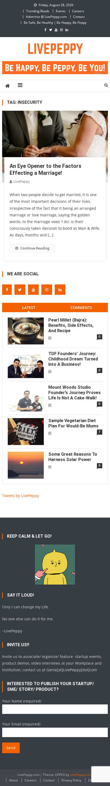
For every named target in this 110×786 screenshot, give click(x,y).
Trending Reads (37, 11)
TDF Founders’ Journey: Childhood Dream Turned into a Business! (73, 359)
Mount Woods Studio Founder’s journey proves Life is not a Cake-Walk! (74, 392)
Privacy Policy (71, 780)
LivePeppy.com (81, 774)
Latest (28, 307)
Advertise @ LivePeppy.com (46, 16)
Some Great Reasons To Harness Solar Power (72, 457)
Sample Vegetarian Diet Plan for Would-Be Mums (73, 423)
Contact (79, 16)
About (13, 780)
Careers (78, 11)
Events (61, 11)
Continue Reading (34, 248)
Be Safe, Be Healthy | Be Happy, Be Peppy (55, 22)
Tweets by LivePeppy (20, 495)
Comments (81, 307)
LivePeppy (21, 181)
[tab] (28, 307)
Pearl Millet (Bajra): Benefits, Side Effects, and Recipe (70, 325)
